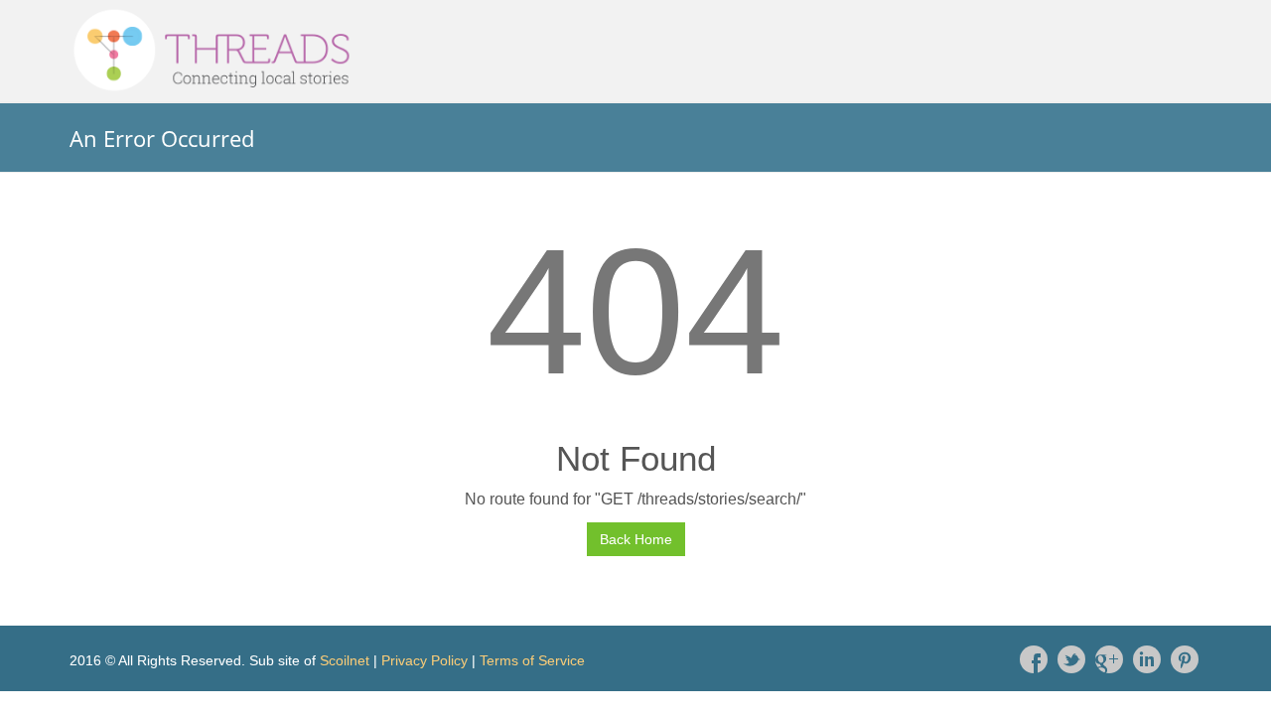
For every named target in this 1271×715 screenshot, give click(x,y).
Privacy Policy (424, 660)
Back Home (636, 539)
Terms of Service (532, 660)
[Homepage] (635, 50)
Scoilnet (344, 660)
